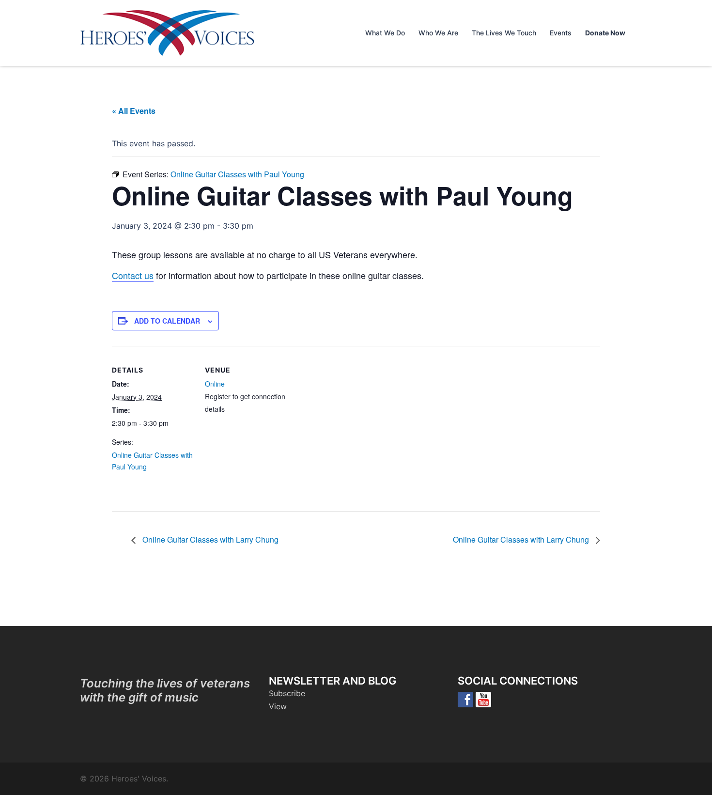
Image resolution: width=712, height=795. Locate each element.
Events (561, 33)
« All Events (133, 110)
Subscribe (287, 693)
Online (215, 384)
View (278, 706)
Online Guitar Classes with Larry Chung (209, 539)
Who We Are (438, 33)
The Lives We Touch (504, 33)
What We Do (385, 33)
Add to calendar (167, 321)
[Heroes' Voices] (167, 32)
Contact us (133, 275)
